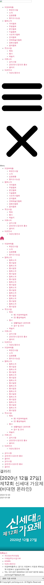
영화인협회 (13, 43)
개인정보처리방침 (12, 555)
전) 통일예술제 (20, 317)
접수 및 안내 (19, 325)
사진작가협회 (14, 34)
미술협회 (12, 32)
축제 (11, 51)
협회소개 (8, 21)
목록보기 (3, 553)
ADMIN (7, 561)
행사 (11, 53)
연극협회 (12, 37)
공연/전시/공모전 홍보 (18, 64)
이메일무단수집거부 (13, 558)
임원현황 (12, 15)
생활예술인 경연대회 (22, 323)
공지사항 (12, 62)
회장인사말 (13, 10)
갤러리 (11, 67)
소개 (11, 12)
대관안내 (8, 70)
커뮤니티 (8, 59)
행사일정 (12, 263)
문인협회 (12, 29)
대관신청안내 (14, 73)
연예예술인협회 (15, 40)
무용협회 (12, 26)
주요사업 (8, 48)
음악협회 (12, 45)
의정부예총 (9, 7)
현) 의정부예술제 (20, 315)
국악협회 (12, 23)
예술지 (11, 56)
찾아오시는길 (14, 18)
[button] (22, 120)
